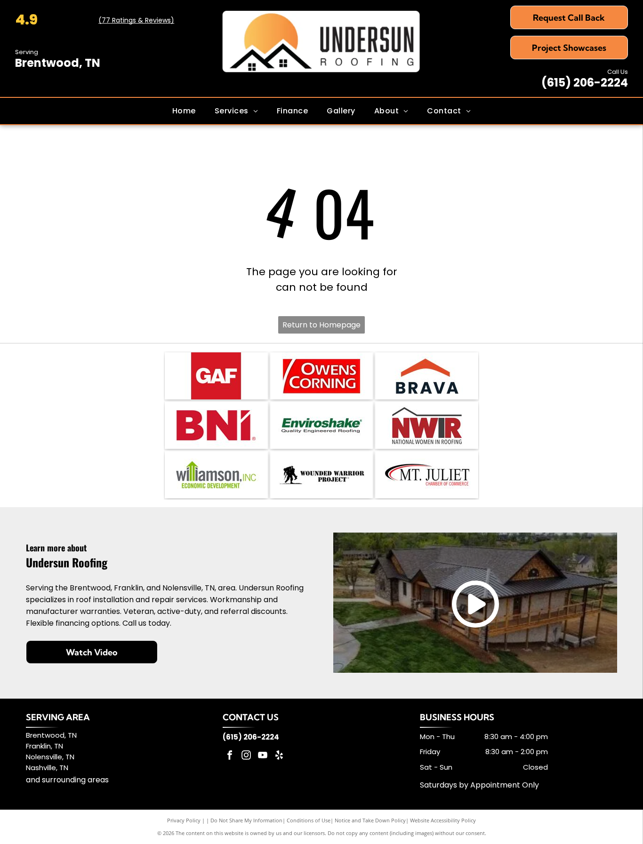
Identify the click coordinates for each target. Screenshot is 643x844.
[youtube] (263, 756)
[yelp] (279, 756)
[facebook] (230, 756)
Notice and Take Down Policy (370, 820)
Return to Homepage (321, 324)
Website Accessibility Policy (443, 820)
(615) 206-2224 (584, 82)
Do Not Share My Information (246, 820)
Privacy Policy (184, 820)
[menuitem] (184, 111)
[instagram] (246, 756)
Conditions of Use (308, 820)
